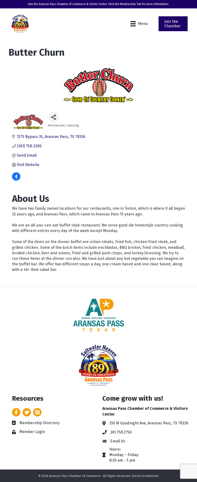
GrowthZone (150, 476)
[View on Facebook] (16, 179)
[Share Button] (53, 117)
